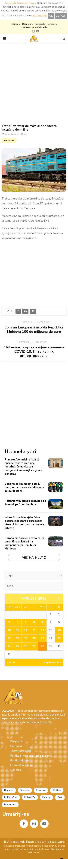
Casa (59, 797)
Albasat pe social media (35, 27)
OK (51, 16)
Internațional (10, 804)
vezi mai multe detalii (39, 722)
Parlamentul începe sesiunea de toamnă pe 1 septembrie (25, 502)
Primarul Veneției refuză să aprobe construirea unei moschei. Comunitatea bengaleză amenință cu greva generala (23, 466)
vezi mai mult (40, 15)
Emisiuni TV (29, 797)
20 (34, 638)
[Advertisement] (34, 83)
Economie (41, 790)
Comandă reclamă (21, 765)
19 (25, 638)
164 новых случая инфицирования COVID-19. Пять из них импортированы (34, 351)
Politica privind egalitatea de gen (29, 756)
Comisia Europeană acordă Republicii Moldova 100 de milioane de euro (34, 329)
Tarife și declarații (20, 751)
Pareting (46, 797)
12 (25, 630)
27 (34, 646)
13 (34, 630)
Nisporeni (8, 790)
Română (16, 23)
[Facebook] (23, 823)
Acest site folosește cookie (20, 3)
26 (25, 646)
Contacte (40, 23)
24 (9, 646)
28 (42, 646)
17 (9, 638)
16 (59, 630)
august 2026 (34, 598)
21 (42, 638)
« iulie (11, 662)
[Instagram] (34, 823)
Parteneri (16, 746)
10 (9, 630)
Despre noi (27, 23)
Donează (52, 23)
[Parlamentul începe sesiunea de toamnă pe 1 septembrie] (55, 504)
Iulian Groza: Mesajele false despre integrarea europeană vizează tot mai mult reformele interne (24, 523)
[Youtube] (44, 823)
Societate (9, 140)
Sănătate (57, 790)
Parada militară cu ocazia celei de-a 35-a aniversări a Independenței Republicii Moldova (24, 543)
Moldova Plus (10, 797)
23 (59, 638)
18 (17, 638)
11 (17, 630)
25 (17, 646)
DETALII (60, 16)
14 (42, 630)
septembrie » (52, 662)
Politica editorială (20, 760)
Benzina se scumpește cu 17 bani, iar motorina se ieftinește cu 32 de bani (24, 487)
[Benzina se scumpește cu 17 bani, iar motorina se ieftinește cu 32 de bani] (55, 487)
